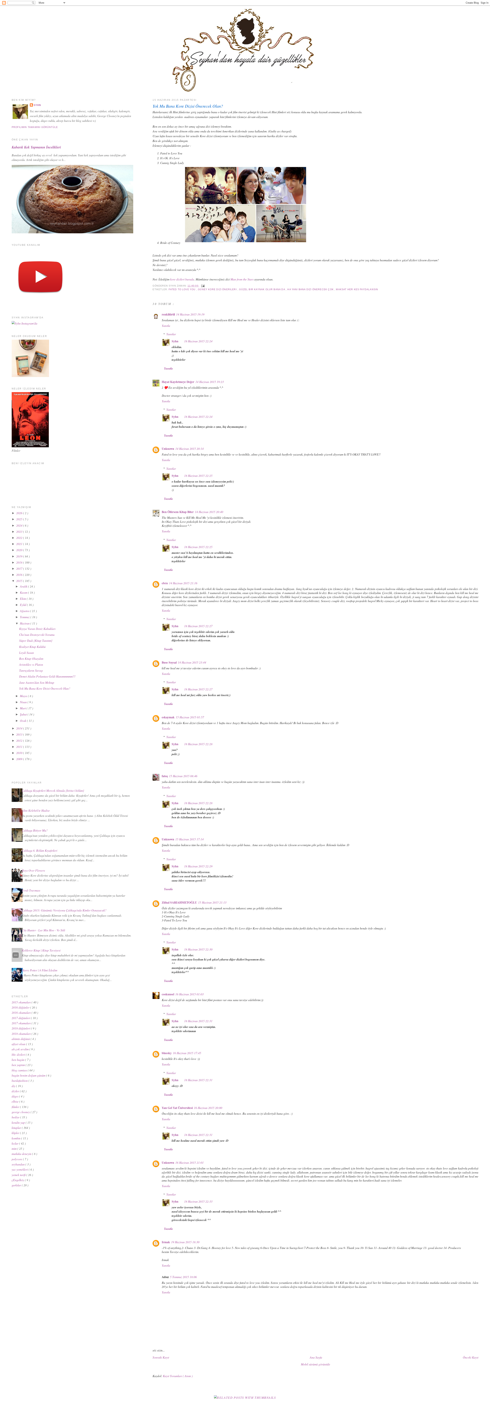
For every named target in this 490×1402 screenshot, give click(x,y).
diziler (16, 1091)
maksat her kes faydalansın (357, 289)
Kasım (24, 592)
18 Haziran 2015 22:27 (198, 626)
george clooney (21, 1112)
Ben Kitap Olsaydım (31, 658)
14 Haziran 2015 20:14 (189, 449)
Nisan (24, 702)
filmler (16, 1107)
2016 (19, 575)
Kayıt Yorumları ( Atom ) (178, 1376)
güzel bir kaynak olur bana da (262, 289)
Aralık (24, 586)
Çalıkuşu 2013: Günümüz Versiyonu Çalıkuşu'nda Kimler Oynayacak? (64, 910)
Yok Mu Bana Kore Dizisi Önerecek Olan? (188, 106)
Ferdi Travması (31, 890)
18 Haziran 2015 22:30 (198, 949)
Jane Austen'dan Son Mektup (36, 682)
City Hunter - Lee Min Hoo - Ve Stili (43, 930)
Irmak (166, 1242)
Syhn (175, 341)
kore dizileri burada (182, 279)
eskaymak (168, 717)
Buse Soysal (169, 662)
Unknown (168, 449)
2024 (19, 525)
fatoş (165, 776)
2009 (19, 759)
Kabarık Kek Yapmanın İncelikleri (36, 147)
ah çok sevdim (20, 1049)
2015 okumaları (22, 1002)
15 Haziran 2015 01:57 (190, 717)
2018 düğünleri (21, 1028)
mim (14, 1148)
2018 (19, 562)
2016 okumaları (22, 1012)
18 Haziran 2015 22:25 (198, 476)
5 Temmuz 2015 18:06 (183, 1277)
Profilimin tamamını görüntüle (35, 127)
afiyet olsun (19, 1044)
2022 (19, 538)
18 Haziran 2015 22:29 (198, 866)
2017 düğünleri (21, 1018)
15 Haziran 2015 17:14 (189, 839)
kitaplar (17, 1128)
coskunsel (168, 994)
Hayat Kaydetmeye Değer (178, 382)
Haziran (25, 623)
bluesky (167, 1053)
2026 (19, 513)
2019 (19, 556)
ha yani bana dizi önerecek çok (310, 289)
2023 (19, 531)
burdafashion (20, 1080)
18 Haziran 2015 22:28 (198, 744)
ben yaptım (19, 1065)
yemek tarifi (19, 1175)
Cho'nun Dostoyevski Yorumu (37, 635)
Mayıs (24, 696)
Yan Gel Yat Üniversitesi (177, 1108)
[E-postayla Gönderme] (202, 285)
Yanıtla (166, 326)
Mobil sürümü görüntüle (315, 1364)
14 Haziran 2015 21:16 (183, 583)
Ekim (23, 599)
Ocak (23, 721)
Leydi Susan (26, 653)
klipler (16, 1133)
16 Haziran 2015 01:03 (189, 994)
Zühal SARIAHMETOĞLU (179, 902)
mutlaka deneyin (22, 1154)
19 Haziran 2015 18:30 (185, 1242)
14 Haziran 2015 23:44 (192, 662)
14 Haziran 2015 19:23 (209, 382)
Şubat (24, 714)
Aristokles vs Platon (31, 664)
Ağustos (25, 611)
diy (14, 1086)
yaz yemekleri (20, 1169)
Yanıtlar (171, 334)
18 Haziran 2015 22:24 (198, 341)
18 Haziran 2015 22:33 (198, 1201)
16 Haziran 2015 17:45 (187, 1053)
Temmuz (25, 617)
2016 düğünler (21, 1007)
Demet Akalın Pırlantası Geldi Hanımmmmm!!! (47, 676)
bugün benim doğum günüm (29, 1075)
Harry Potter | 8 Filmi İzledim (39, 970)
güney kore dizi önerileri (218, 289)
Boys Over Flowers (33, 870)
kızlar (15, 1143)
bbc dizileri (19, 1054)
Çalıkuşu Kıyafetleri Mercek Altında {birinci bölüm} (53, 790)
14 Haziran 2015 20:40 (209, 512)
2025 (19, 519)
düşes (15, 1096)
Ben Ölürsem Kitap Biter (178, 512)
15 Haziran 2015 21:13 (212, 902)
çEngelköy (18, 1180)
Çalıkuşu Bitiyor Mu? (35, 830)
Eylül (23, 605)
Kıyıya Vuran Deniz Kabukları (37, 629)
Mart (23, 708)
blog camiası (20, 1070)
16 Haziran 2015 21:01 (189, 1162)
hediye (16, 1117)
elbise (15, 1101)
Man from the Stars (242, 279)
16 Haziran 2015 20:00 (208, 1108)
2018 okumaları (22, 1034)
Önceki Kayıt (470, 1357)
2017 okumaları (22, 1023)
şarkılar (17, 1185)
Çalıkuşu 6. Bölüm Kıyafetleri (39, 850)
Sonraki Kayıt (161, 1357)
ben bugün (18, 1060)
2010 (19, 753)
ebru (165, 583)
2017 (19, 568)
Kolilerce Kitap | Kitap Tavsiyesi (41, 950)
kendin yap (19, 1122)
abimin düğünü (21, 1039)
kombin (16, 1138)
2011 (19, 747)
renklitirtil (168, 314)
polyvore (17, 1159)
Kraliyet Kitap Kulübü (32, 647)
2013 (19, 734)
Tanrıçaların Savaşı (31, 670)
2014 (19, 728)
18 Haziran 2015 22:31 (198, 1021)
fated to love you (182, 289)
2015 (19, 581)
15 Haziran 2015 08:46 (183, 776)
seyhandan (18, 1164)
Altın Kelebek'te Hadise (36, 810)
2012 (19, 740)
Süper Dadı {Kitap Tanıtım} (35, 640)
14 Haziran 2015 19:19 (190, 314)
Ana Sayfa (316, 1357)
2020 (19, 550)
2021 (19, 544)
